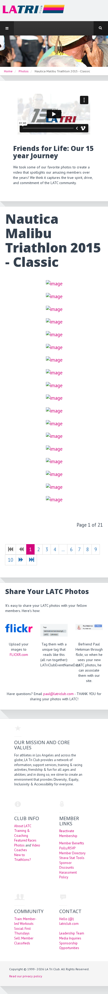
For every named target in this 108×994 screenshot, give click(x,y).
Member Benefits (71, 843)
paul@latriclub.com (58, 693)
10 (10, 560)
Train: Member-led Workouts (25, 921)
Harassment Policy (68, 875)
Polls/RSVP (67, 848)
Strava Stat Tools (71, 858)
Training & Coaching (22, 833)
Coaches (20, 850)
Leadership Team (71, 933)
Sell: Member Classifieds (23, 940)
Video (36, 845)
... (63, 549)
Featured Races (25, 840)
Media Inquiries (70, 938)
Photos (19, 845)
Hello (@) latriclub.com (69, 921)
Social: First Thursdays (22, 931)
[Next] (21, 560)
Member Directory (72, 853)
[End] (31, 560)
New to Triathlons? (22, 857)
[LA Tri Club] (32, 10)
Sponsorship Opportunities (69, 945)
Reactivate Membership (68, 833)
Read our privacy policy (25, 976)
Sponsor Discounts (66, 865)
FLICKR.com (19, 654)
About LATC (22, 826)
